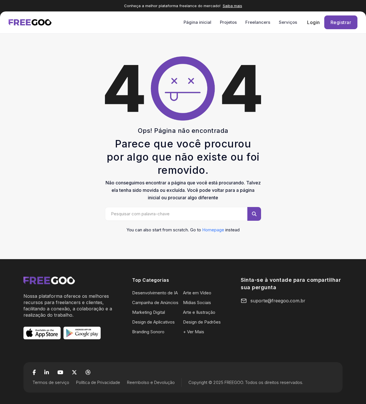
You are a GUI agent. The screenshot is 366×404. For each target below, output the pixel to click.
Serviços (288, 22)
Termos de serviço (51, 382)
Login (313, 22)
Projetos (228, 22)
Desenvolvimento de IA (155, 292)
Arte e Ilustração (199, 312)
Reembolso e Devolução (151, 382)
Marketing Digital (148, 312)
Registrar (341, 22)
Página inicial (197, 22)
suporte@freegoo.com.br (277, 301)
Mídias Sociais (197, 302)
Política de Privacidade (98, 382)
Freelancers (257, 22)
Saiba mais (232, 5)
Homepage (213, 229)
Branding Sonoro (148, 331)
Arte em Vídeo (197, 292)
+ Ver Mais (193, 331)
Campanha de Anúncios (155, 302)
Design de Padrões (202, 322)
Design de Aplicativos (153, 322)
